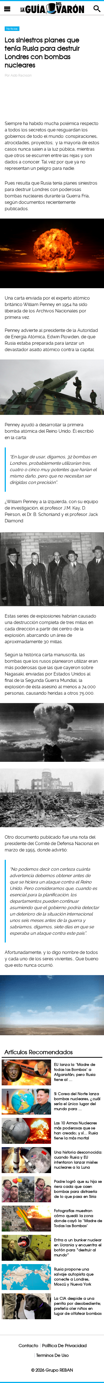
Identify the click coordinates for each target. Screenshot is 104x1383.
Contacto (28, 1345)
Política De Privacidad (64, 1345)
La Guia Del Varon (52, 8)
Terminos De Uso (52, 1355)
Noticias (12, 28)
